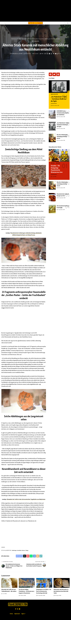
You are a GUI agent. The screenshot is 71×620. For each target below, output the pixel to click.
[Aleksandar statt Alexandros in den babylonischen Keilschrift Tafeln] (62, 583)
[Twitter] (54, 74)
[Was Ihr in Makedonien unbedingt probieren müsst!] (52, 138)
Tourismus (40, 586)
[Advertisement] (35, 11)
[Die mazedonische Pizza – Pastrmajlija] (52, 209)
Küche (53, 163)
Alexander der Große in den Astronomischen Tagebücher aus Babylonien (26, 499)
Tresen (58, 163)
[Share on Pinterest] (49, 53)
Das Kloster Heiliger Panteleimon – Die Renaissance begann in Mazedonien (26, 591)
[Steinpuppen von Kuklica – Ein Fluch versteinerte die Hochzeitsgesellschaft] (44, 583)
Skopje (27, 550)
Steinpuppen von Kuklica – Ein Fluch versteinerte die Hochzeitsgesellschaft (43, 591)
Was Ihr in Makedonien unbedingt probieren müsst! (62, 136)
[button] (2, 23)
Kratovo (23, 550)
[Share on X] (47, 53)
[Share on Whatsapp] (51, 53)
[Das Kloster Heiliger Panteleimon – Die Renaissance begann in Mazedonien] (27, 583)
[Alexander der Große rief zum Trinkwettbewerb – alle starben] (9, 583)
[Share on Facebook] (45, 53)
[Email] (56, 53)
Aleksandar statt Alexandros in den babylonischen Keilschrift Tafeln (61, 591)
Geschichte (35, 41)
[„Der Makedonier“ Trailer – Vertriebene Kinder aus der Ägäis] (59, 86)
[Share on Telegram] (54, 53)
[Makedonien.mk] (35, 23)
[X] (17, 609)
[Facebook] (50, 74)
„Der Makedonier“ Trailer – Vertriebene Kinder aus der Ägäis (59, 99)
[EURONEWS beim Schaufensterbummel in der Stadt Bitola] (52, 114)
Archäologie (14, 550)
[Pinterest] (58, 74)
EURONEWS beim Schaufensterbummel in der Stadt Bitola (63, 112)
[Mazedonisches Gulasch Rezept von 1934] (52, 197)
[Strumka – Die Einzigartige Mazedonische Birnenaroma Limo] (59, 155)
